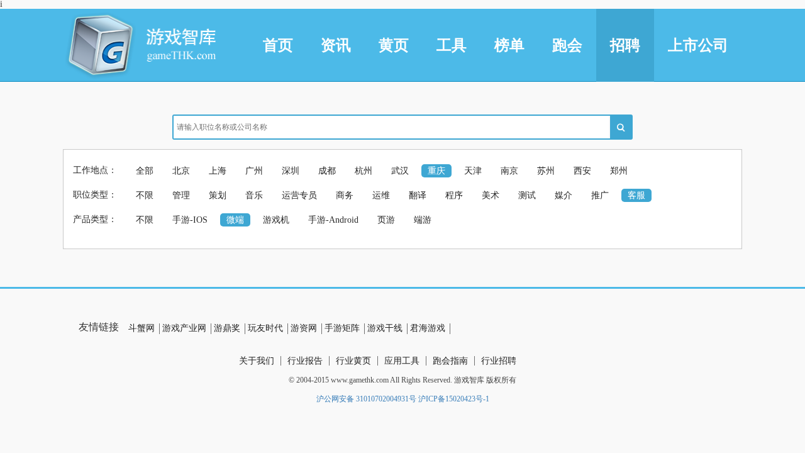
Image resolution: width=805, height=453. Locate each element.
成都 (327, 171)
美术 (490, 195)
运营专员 (299, 195)
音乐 (254, 195)
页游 (386, 220)
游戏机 (276, 220)
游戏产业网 (184, 328)
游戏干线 (384, 328)
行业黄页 (353, 361)
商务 (344, 195)
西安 (582, 171)
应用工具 (401, 361)
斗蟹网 (141, 328)
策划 (217, 195)
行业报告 (305, 361)
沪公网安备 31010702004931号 (366, 398)
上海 (217, 171)
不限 (144, 195)
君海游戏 (427, 328)
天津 (473, 171)
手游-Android (333, 220)
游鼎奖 (227, 328)
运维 (381, 195)
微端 (235, 220)
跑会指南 (450, 361)
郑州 (619, 171)
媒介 (563, 195)
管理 (181, 195)
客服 (636, 195)
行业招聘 (498, 361)
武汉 (400, 171)
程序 (454, 195)
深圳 (290, 171)
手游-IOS (190, 220)
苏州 (546, 171)
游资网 (304, 328)
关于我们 (256, 361)
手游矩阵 (342, 328)
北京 (181, 171)
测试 (527, 195)
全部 (144, 171)
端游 (422, 220)
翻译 (417, 195)
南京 (509, 171)
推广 (600, 195)
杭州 (363, 171)
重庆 (436, 171)
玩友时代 (265, 328)
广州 (254, 171)
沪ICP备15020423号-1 (453, 398)
